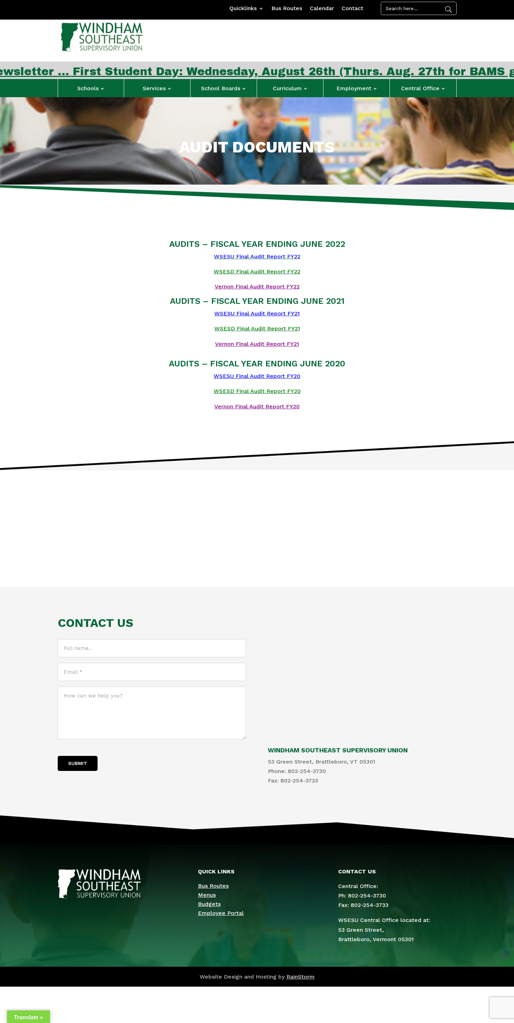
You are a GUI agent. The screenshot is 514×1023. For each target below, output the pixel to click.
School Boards (220, 88)
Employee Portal (221, 913)
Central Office (420, 88)
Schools (88, 88)
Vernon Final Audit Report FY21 (257, 344)
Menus (207, 895)
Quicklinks (243, 9)
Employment (353, 88)
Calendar (322, 9)
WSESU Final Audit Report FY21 (257, 313)
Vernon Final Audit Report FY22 (257, 286)
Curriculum (287, 88)
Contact (352, 9)
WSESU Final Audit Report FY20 (257, 376)
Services (154, 88)
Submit (77, 763)
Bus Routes (286, 9)
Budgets (209, 904)
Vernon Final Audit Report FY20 (257, 406)
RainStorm (300, 976)
